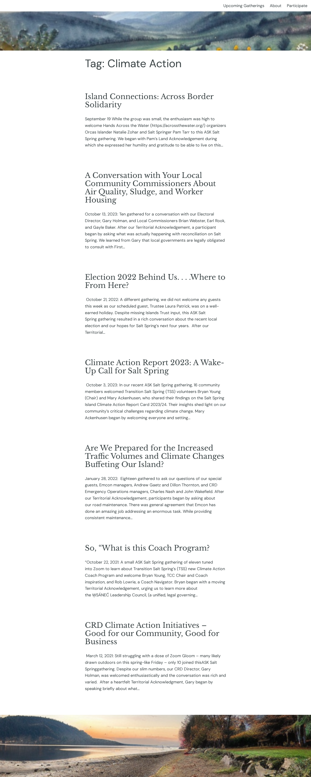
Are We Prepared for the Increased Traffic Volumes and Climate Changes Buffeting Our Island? (154, 456)
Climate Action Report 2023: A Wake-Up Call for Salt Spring (154, 367)
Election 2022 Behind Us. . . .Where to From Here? (155, 281)
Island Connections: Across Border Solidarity (149, 100)
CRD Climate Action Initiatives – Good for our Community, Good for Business (152, 633)
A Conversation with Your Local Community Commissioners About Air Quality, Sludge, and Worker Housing (150, 187)
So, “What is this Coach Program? (147, 548)
